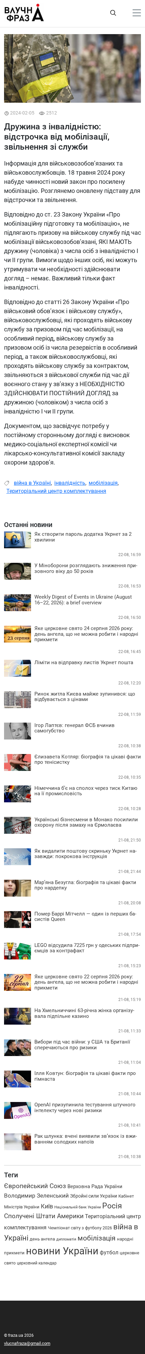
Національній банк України (77, 1207)
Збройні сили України (93, 1196)
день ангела (42, 1239)
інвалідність (69, 483)
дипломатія (66, 1239)
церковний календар (37, 1263)
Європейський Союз (35, 1186)
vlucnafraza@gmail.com (27, 1343)
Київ (47, 1206)
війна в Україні (32, 483)
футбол (109, 1252)
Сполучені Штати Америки (44, 1216)
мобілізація (103, 483)
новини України (62, 1251)
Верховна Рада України (94, 1186)
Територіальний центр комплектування (56, 491)
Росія (112, 1205)
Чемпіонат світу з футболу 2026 (80, 1227)
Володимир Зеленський (36, 1195)
